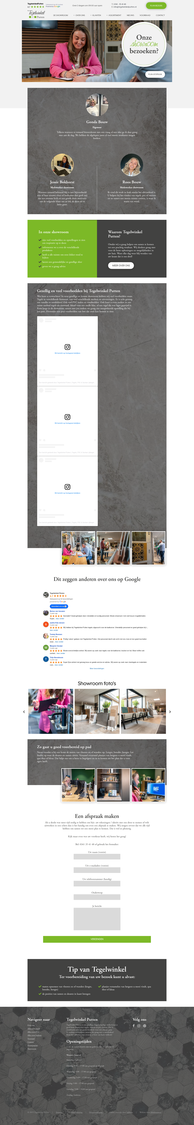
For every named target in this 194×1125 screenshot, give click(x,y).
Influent (130, 1112)
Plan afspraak (155, 74)
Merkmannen (155, 1112)
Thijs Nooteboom (56, 657)
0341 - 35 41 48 (120, 4)
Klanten (97, 15)
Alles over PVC (34, 1032)
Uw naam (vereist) (97, 852)
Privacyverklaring (96, 1112)
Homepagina (33, 1045)
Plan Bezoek (156, 6)
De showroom (60, 15)
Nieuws (130, 15)
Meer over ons (121, 265)
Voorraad (145, 15)
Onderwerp (97, 892)
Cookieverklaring (76, 1112)
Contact (160, 15)
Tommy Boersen (56, 634)
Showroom (32, 1048)
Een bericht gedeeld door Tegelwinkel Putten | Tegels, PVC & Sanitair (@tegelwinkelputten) (71, 382)
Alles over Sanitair (35, 1035)
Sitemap (59, 1112)
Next (170, 712)
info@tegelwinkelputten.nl (125, 7)
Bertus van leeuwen (57, 611)
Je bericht (97, 906)
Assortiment (115, 15)
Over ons (80, 15)
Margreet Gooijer (56, 646)
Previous (24, 712)
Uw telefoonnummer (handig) (97, 879)
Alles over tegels (34, 1028)
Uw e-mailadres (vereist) (97, 865)
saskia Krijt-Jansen (57, 623)
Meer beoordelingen (97, 668)
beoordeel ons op (58, 606)
